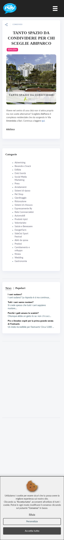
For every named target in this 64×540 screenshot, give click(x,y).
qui (43, 121)
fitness (18, 254)
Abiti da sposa (21, 240)
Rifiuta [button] (32, 515)
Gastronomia (21, 261)
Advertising (20, 163)
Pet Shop (19, 194)
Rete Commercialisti (24, 212)
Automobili (20, 216)
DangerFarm (20, 230)
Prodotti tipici (21, 219)
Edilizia (12, 50)
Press (17, 184)
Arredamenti (21, 187)
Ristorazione (20, 201)
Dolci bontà (20, 173)
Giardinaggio (20, 198)
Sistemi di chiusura (23, 205)
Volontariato (20, 223)
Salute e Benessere (23, 226)
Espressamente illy (23, 209)
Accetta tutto (32, 531)
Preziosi (18, 244)
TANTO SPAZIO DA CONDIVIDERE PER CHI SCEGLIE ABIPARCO (31, 38)
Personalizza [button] (32, 521)
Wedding (19, 258)
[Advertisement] (32, 379)
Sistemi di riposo (22, 191)
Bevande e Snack (23, 166)
